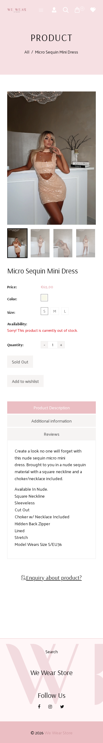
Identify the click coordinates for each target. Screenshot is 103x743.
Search (52, 651)
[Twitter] (62, 706)
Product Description (52, 407)
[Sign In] (54, 9)
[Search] (66, 9)
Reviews (51, 434)
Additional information (51, 421)
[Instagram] (50, 706)
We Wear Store (59, 733)
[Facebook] (39, 706)
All (26, 51)
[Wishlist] (93, 9)
